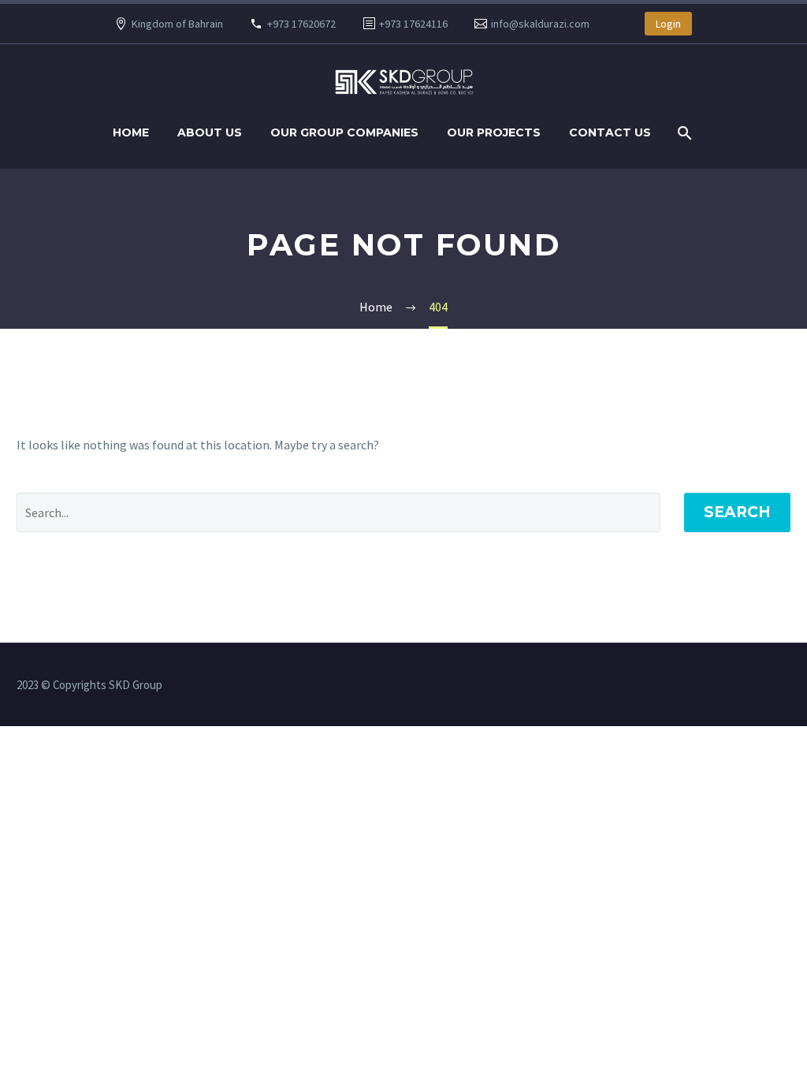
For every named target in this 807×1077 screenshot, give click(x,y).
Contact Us (610, 132)
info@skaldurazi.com (540, 24)
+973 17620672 (301, 24)
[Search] (683, 133)
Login (668, 24)
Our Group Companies (344, 132)
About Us (209, 132)
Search (737, 512)
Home (131, 132)
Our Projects (494, 132)
